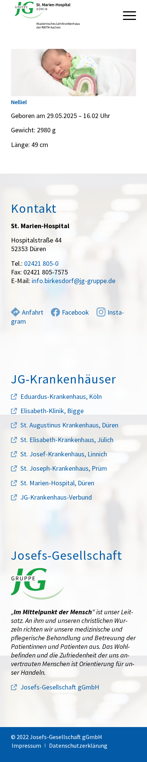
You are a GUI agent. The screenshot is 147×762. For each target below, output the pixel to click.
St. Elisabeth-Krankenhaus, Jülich (66, 439)
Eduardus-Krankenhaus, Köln (61, 396)
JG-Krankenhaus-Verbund (56, 497)
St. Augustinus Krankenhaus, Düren (69, 425)
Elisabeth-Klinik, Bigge (52, 410)
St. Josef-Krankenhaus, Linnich (63, 454)
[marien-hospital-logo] (61, 15)
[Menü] (125, 15)
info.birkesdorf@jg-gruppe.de (73, 280)
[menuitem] (125, 15)
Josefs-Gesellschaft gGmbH (59, 687)
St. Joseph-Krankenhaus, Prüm (63, 468)
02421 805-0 (41, 263)
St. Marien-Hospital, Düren (57, 483)
